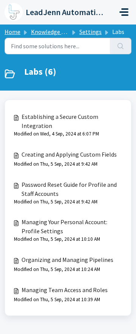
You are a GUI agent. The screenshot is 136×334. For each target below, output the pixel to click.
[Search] (120, 46)
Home (12, 31)
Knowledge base (52, 31)
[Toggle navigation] (123, 12)
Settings (90, 31)
